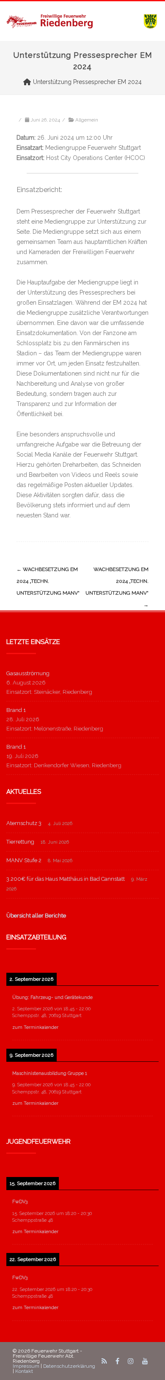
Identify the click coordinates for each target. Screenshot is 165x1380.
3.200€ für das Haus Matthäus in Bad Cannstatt (65, 879)
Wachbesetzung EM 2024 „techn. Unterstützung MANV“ (48, 581)
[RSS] (104, 1361)
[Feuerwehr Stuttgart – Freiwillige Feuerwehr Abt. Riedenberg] (82, 21)
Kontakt (24, 1371)
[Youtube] (145, 1361)
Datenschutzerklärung (69, 1366)
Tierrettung (20, 842)
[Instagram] (131, 1361)
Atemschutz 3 (23, 823)
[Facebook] (117, 1361)
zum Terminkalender (35, 1027)
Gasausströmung (28, 673)
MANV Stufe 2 (23, 860)
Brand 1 (16, 710)
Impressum (26, 1366)
